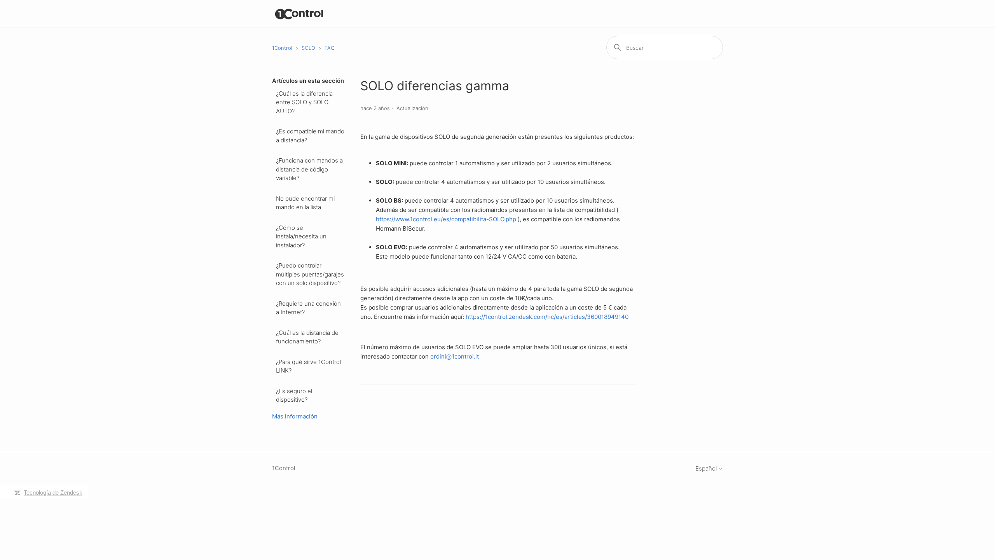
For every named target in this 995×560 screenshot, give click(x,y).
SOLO (308, 48)
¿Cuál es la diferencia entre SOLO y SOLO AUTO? (304, 102)
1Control (282, 48)
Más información (295, 416)
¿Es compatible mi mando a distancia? (310, 136)
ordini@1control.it (454, 356)
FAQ (330, 48)
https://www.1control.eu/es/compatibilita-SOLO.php (446, 219)
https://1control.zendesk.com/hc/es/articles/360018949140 (547, 316)
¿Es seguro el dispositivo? (294, 395)
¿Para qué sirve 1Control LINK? (308, 366)
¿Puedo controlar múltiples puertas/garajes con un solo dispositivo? (310, 274)
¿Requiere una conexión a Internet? (308, 308)
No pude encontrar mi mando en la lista (305, 203)
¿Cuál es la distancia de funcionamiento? (307, 337)
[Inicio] (299, 14)
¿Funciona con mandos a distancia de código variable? (309, 169)
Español (706, 468)
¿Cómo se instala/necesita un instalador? (301, 236)
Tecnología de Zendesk (53, 492)
